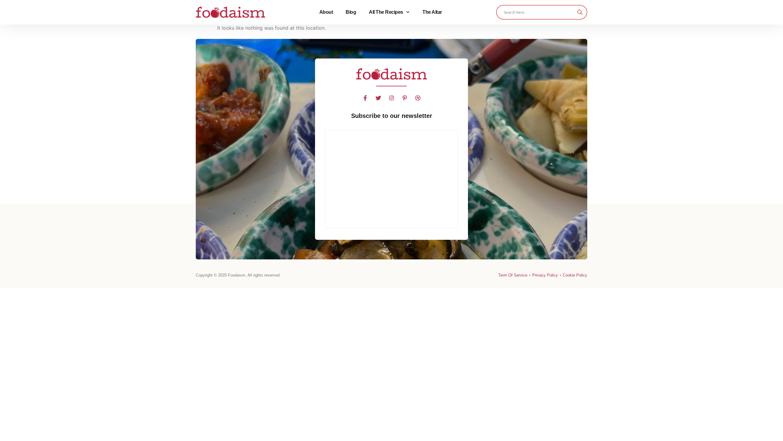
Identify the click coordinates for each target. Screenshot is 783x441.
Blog (351, 12)
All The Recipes (386, 12)
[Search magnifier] (580, 12)
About (326, 12)
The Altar (432, 12)
